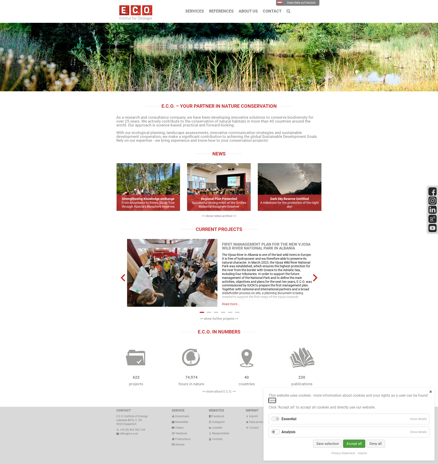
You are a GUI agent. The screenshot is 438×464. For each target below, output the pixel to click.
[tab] (202, 312)
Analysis (288, 432)
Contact (253, 427)
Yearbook (181, 433)
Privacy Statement (343, 453)
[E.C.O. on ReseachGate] (432, 222)
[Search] (288, 11)
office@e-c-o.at (128, 433)
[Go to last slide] (124, 278)
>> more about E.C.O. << (219, 391)
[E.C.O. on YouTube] (432, 231)
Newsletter (181, 422)
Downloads (182, 416)
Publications (183, 439)
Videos (179, 427)
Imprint (253, 416)
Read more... (231, 304)
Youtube (216, 439)
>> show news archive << (219, 216)
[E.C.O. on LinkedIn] (432, 213)
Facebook (217, 416)
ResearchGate (220, 433)
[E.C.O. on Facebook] (432, 195)
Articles (180, 444)
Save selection (327, 444)
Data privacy (256, 422)
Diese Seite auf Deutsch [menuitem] (301, 2)
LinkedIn (216, 427)
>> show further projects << (219, 318)
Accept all (354, 444)
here (272, 400)
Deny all (376, 444)
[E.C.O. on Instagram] (432, 204)
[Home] (134, 19)
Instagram (218, 422)
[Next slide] (315, 278)
